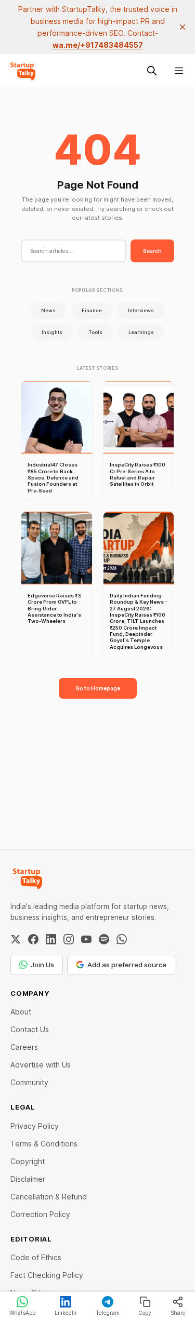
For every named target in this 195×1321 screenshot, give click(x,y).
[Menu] (178, 70)
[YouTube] (86, 939)
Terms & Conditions (43, 1143)
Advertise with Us (40, 1064)
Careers (24, 1047)
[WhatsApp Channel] (121, 939)
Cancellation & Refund (48, 1196)
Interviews (141, 310)
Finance (92, 310)
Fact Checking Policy (46, 1275)
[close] (182, 27)
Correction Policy (40, 1214)
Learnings (141, 332)
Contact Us (29, 1029)
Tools (95, 332)
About (20, 1011)
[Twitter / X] (15, 939)
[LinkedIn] (51, 939)
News (48, 310)
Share (178, 1313)
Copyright (27, 1161)
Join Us (42, 964)
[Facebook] (33, 939)
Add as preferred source (126, 964)
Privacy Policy (34, 1126)
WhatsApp (22, 1313)
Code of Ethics (35, 1257)
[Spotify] (104, 939)
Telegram (108, 1313)
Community (29, 1082)
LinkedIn (65, 1313)
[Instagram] (68, 939)
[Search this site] (151, 70)
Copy (144, 1313)
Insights (52, 332)
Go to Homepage (97, 688)
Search (152, 251)
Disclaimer (27, 1179)
